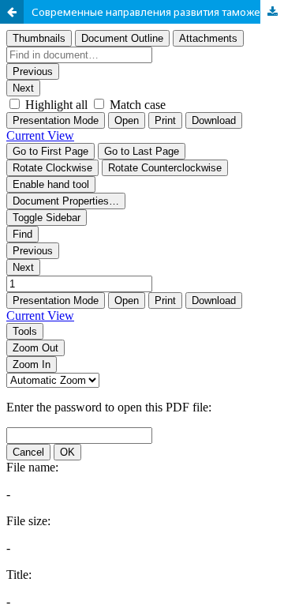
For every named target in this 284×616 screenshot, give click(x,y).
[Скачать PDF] (272, 12)
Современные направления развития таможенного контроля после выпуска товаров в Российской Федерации (158, 12)
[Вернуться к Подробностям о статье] (12, 12)
